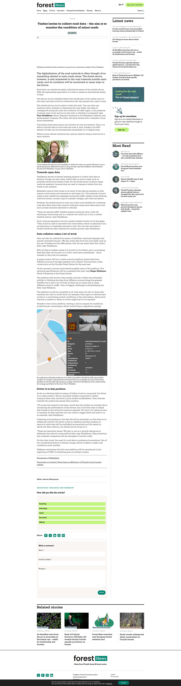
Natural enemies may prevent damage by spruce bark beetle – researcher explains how (131, 208)
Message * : (42, 569)
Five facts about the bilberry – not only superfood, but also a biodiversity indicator (132, 156)
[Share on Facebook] (45, 535)
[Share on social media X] (50, 535)
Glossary (90, 11)
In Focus (52, 11)
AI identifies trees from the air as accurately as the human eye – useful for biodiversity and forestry (127, 52)
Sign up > (122, 130)
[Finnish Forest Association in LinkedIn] (51, 675)
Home (39, 11)
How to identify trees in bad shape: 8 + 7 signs (132, 180)
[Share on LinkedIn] (54, 535)
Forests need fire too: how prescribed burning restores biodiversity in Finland (128, 30)
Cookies (113, 674)
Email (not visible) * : (45, 559)
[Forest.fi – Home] (90, 658)
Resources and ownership (62, 488)
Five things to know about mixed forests (125, 41)
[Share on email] (63, 535)
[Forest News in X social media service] (38, 675)
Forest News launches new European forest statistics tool (131, 169)
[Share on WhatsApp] (59, 535)
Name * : (41, 550)
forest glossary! (131, 97)
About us (98, 11)
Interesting (43, 508)
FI (122, 5)
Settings (109, 684)
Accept (123, 683)
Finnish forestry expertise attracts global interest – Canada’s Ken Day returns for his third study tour (126, 65)
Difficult (42, 522)
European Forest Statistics (76, 11)
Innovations (72, 33)
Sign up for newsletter (135, 5)
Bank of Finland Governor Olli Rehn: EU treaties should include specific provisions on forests (128, 78)
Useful (41, 513)
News (45, 11)
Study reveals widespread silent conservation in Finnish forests (132, 637)
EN (120, 5)
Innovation (61, 11)
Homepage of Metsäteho (48, 458)
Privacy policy (115, 676)
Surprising (42, 504)
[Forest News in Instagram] (47, 675)
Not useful (42, 518)
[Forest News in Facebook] (42, 675)
